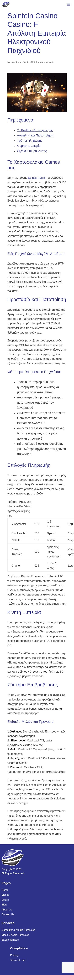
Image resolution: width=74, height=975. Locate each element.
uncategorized (45, 62)
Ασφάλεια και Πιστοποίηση (35, 135)
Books (5, 899)
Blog (4, 904)
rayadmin (16, 62)
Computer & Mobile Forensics (18, 929)
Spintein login (36, 177)
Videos (5, 894)
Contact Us (8, 914)
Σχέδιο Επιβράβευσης (32, 151)
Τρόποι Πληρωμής (29, 140)
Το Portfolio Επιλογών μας (35, 130)
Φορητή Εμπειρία (28, 145)
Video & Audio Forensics (15, 934)
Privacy (14, 955)
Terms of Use (17, 960)
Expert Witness (10, 939)
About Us (7, 909)
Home (5, 889)
